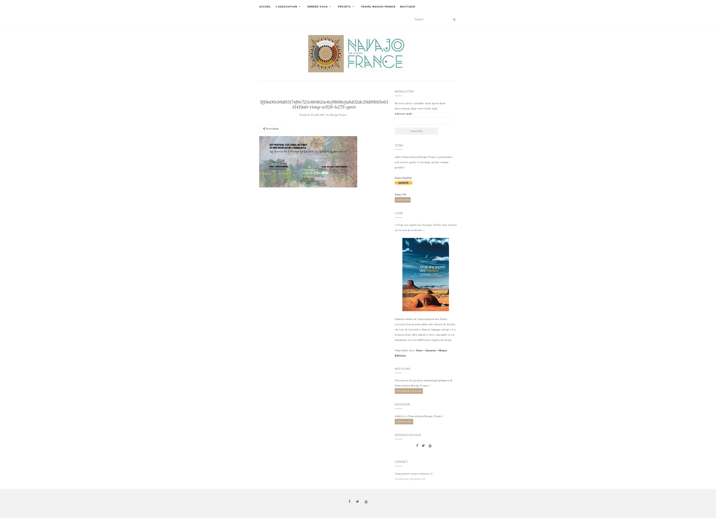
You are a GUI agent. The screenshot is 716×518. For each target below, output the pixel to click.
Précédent (272, 128)
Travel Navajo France (378, 6)
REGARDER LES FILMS (408, 391)
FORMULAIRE (404, 421)
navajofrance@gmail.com (410, 479)
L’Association (286, 6)
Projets (344, 6)
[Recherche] (454, 19)
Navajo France (338, 115)
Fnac (419, 350)
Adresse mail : (404, 113)
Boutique (407, 6)
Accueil (265, 6)
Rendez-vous (317, 6)
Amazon (430, 350)
